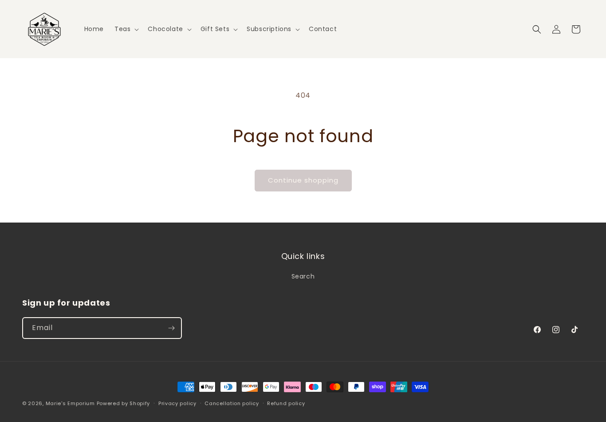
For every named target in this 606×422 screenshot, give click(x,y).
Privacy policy (177, 403)
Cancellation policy (232, 403)
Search (303, 276)
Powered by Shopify (123, 403)
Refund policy (286, 403)
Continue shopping (303, 180)
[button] (125, 29)
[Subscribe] (171, 328)
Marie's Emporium (70, 403)
